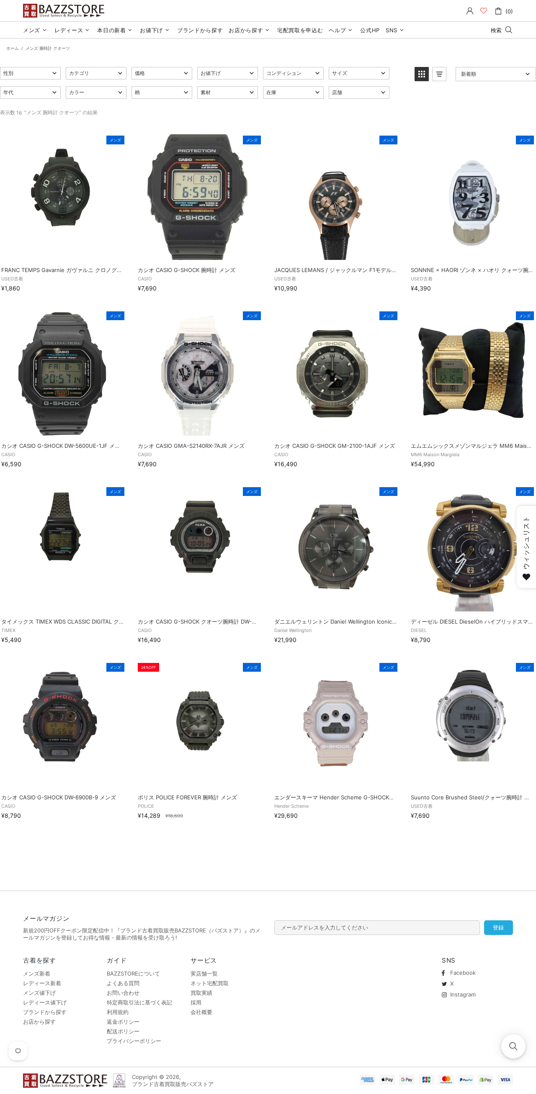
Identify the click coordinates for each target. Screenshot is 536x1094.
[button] (30, 73)
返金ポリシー (123, 1021)
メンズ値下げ (39, 992)
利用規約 (118, 1012)
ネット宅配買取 (210, 983)
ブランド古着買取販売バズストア (65, 11)
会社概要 (201, 1012)
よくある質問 (123, 983)
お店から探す (39, 1021)
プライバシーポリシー (134, 1041)
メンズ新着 (36, 973)
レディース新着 (42, 983)
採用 (196, 1002)
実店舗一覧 (204, 973)
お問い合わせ (123, 992)
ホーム (12, 48)
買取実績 (201, 992)
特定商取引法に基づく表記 (139, 1002)
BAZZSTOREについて (133, 973)
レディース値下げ (45, 1002)
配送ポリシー (123, 1031)
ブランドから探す (45, 1012)
